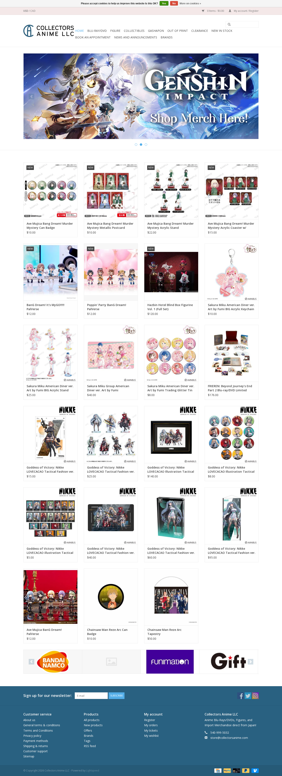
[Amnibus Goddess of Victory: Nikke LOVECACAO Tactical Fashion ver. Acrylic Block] (171, 515)
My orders (151, 725)
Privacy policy (32, 736)
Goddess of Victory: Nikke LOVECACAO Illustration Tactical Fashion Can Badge (231, 469)
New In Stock (221, 31)
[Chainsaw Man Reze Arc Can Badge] (111, 596)
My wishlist (151, 736)
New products (93, 725)
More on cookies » (190, 3)
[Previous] (31, 96)
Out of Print (177, 31)
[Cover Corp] (53, 662)
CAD (33, 11)
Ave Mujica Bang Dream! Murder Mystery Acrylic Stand (170, 226)
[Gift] (141, 94)
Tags (87, 741)
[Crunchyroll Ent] (111, 662)
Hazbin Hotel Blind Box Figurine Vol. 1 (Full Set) (170, 307)
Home (79, 31)
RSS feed (90, 746)
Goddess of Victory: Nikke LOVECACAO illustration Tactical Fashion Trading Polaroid (50, 551)
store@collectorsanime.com (229, 738)
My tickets (151, 730)
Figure (115, 31)
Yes (164, 3)
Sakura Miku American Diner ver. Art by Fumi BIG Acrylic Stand (50, 388)
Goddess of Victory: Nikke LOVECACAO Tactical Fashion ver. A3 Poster (50, 469)
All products (92, 720)
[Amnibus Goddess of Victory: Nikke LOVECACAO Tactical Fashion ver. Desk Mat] (111, 515)
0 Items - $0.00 (215, 11)
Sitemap (28, 756)
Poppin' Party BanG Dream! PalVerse (106, 307)
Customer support (35, 751)
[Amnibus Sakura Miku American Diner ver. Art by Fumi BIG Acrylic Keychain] (232, 271)
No (174, 3)
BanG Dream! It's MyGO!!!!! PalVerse (45, 307)
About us (29, 720)
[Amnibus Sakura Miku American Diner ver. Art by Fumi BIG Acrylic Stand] (50, 353)
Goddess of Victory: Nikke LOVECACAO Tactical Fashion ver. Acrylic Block (171, 551)
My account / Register (246, 11)
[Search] (228, 24)
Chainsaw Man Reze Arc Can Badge (107, 632)
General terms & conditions (41, 725)
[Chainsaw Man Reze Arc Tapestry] (171, 596)
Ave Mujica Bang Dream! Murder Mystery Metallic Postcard (110, 226)
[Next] (250, 96)
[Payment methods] (217, 770)
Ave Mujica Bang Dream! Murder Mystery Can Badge (50, 226)
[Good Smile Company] (228, 662)
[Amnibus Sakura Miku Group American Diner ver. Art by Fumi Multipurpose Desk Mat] (111, 353)
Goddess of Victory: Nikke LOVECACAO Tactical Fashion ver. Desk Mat (111, 551)
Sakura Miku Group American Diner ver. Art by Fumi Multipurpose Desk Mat (108, 388)
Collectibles (134, 31)
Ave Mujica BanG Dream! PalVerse (44, 632)
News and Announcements (135, 37)
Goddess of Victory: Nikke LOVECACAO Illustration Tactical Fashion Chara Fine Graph (170, 469)
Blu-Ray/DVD (97, 31)
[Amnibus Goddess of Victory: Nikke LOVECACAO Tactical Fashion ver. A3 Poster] (50, 434)
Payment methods (35, 741)
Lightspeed (92, 770)
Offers (88, 730)
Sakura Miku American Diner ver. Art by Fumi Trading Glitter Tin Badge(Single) (170, 388)
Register (149, 720)
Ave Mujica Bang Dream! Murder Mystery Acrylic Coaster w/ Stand (231, 226)
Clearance (199, 31)
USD (26, 11)
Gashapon (156, 31)
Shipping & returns (35, 746)
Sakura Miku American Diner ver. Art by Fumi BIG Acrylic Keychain (231, 307)
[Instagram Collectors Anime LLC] (255, 695)
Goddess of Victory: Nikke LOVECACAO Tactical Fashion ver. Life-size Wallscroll (231, 551)
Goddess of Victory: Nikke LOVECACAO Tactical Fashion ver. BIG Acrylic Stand (111, 469)
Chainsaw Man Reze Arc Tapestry (164, 632)
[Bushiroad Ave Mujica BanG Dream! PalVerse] (50, 596)
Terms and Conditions (38, 730)
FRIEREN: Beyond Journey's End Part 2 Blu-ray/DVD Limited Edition (230, 388)
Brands (167, 37)
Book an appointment (93, 37)
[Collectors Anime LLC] (48, 30)
